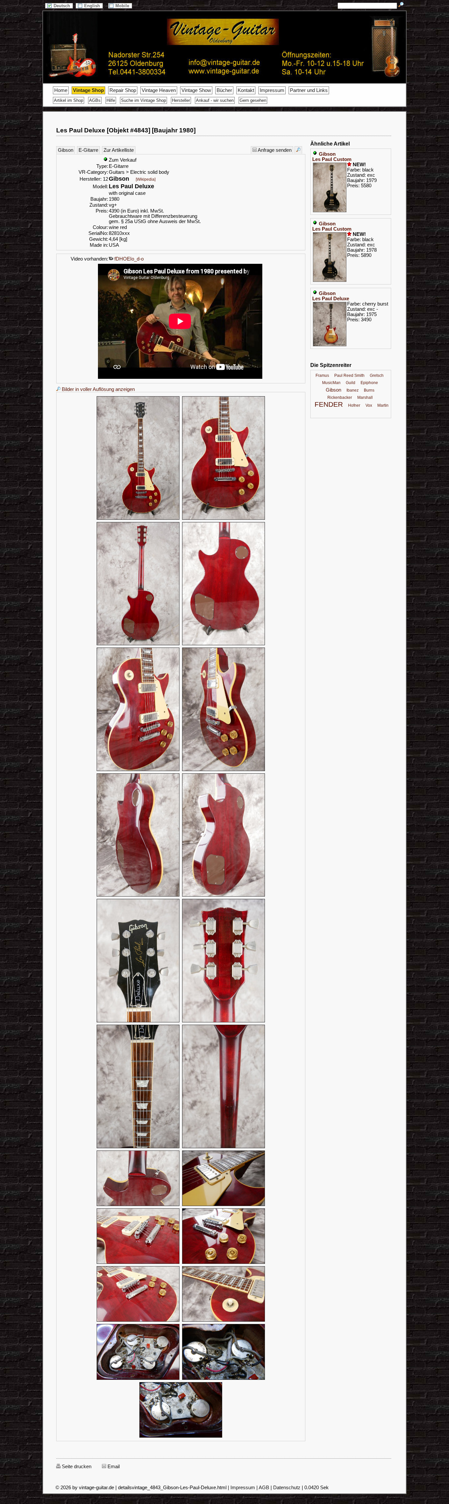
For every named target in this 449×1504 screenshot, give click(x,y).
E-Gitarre (88, 150)
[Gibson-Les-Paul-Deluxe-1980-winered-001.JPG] (138, 518)
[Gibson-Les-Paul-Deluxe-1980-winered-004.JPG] (223, 644)
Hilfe (110, 100)
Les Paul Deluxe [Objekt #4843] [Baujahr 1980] (126, 130)
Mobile (123, 5)
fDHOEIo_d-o (128, 259)
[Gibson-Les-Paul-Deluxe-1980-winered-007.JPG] (138, 895)
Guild (350, 382)
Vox (369, 405)
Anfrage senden (274, 150)
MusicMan (331, 382)
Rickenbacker (339, 397)
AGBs (95, 100)
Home (60, 90)
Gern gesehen (253, 100)
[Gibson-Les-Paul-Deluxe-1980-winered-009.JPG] (138, 1021)
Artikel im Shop (68, 100)
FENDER (329, 404)
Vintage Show (196, 90)
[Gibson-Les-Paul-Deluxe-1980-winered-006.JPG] (223, 770)
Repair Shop (122, 90)
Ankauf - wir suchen (215, 100)
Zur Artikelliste (119, 150)
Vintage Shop (88, 90)
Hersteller (181, 100)
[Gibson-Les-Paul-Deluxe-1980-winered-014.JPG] (223, 1205)
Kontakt (246, 90)
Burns (369, 390)
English (93, 5)
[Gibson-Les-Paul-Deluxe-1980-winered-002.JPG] (223, 518)
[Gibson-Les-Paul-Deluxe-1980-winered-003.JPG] (138, 644)
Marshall (365, 397)
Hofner (354, 405)
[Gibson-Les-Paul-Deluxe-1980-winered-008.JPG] (223, 895)
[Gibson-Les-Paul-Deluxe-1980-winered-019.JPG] (138, 1378)
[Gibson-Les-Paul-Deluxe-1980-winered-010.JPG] (223, 1021)
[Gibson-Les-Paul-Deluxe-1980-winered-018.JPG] (223, 1320)
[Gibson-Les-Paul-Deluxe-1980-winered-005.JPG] (138, 770)
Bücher (224, 90)
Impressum (272, 90)
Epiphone (369, 382)
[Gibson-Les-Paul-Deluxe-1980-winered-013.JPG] (138, 1205)
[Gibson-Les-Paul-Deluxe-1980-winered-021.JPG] (181, 1436)
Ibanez (352, 390)
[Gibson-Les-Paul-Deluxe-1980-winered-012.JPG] (223, 1147)
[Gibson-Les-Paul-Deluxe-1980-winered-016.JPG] (223, 1262)
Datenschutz (286, 1487)
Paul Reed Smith (349, 375)
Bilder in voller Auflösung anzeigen (97, 389)
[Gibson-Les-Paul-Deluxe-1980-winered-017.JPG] (138, 1320)
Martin (383, 405)
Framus (322, 375)
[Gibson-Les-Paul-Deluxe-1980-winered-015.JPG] (138, 1262)
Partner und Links (309, 90)
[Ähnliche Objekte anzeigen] (298, 150)
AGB (264, 1487)
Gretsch (377, 375)
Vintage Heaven (159, 90)
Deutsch (62, 5)
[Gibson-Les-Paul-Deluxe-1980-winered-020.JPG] (223, 1378)
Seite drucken (75, 1466)
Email (113, 1466)
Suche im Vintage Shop (143, 100)
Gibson (65, 150)
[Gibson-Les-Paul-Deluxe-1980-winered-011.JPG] (138, 1147)
